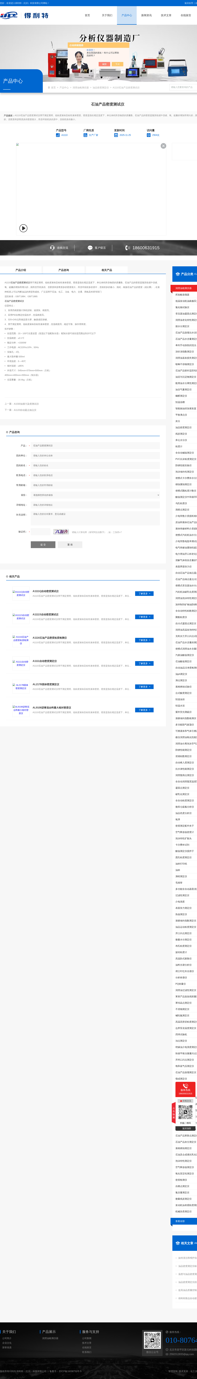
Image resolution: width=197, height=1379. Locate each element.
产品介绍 (21, 270)
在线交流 (62, 247)
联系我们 (86, 1352)
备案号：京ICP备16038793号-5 (65, 1371)
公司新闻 (86, 1338)
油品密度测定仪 (101, 87)
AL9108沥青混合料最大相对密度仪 (52, 707)
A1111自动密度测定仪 (45, 661)
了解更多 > (144, 593)
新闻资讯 (146, 15)
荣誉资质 (7, 1347)
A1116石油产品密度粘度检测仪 (50, 637)
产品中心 (127, 15)
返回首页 (189, 3)
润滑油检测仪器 (81, 87)
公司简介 (7, 1338)
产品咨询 (63, 270)
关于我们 (107, 15)
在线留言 (186, 15)
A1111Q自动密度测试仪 (46, 591)
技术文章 (166, 15)
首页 (87, 15)
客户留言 (100, 247)
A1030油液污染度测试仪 (26, 404)
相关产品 (107, 270)
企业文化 (7, 1343)
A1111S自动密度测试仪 (45, 614)
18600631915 (146, 247)
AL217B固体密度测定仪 (46, 684)
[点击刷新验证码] (61, 531)
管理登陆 (173, 1371)
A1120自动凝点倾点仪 (25, 410)
